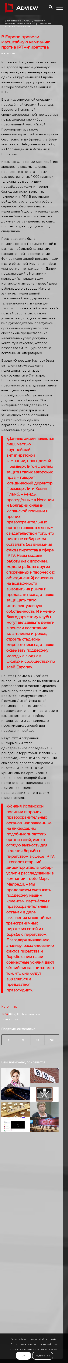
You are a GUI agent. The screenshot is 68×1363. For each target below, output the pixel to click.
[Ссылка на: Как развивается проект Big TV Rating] (15, 1077)
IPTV (12, 1014)
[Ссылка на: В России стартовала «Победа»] (44, 1124)
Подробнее (42, 1355)
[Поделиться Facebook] (9, 1040)
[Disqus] (30, 1194)
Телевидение (31, 1014)
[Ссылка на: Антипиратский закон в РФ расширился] (15, 1093)
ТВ (18, 1014)
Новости (9, 53)
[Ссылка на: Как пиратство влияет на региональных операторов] (44, 1094)
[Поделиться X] (23, 1040)
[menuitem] (49, 7)
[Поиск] (49, 7)
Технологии (10, 1019)
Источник (9, 1006)
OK (23, 1355)
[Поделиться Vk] (52, 1040)
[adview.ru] (28, 7)
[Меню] (58, 7)
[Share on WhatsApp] (37, 1040)
